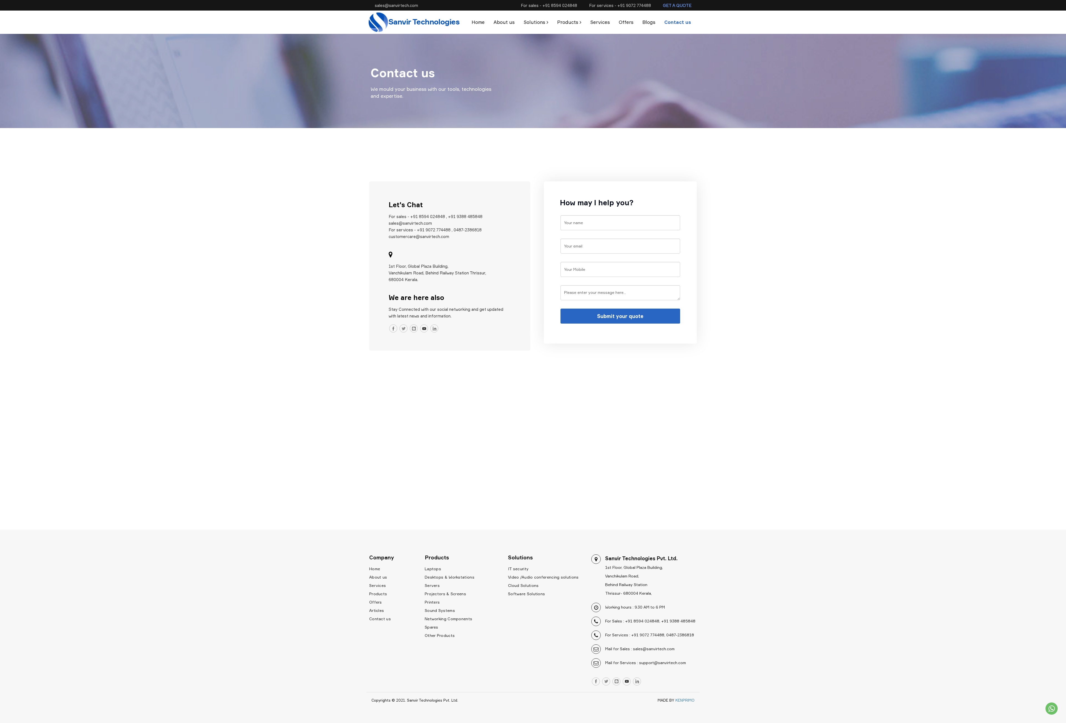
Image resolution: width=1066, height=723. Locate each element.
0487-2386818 (468, 229)
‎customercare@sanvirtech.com (419, 236)
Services (600, 22)
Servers (432, 585)
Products (378, 593)
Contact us (677, 22)
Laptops (433, 568)
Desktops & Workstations (449, 577)
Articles (376, 610)
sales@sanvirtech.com (396, 5)
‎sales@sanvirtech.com (410, 223)
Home (478, 22)
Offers (626, 22)
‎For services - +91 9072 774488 (420, 229)
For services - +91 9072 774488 (620, 5)
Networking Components (448, 618)
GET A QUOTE (677, 5)
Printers (432, 602)
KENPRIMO (685, 700)
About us (504, 22)
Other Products (440, 635)
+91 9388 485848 (465, 216)
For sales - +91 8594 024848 (549, 5)
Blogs (648, 22)
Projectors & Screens (445, 593)
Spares (431, 627)
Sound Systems (440, 610)
